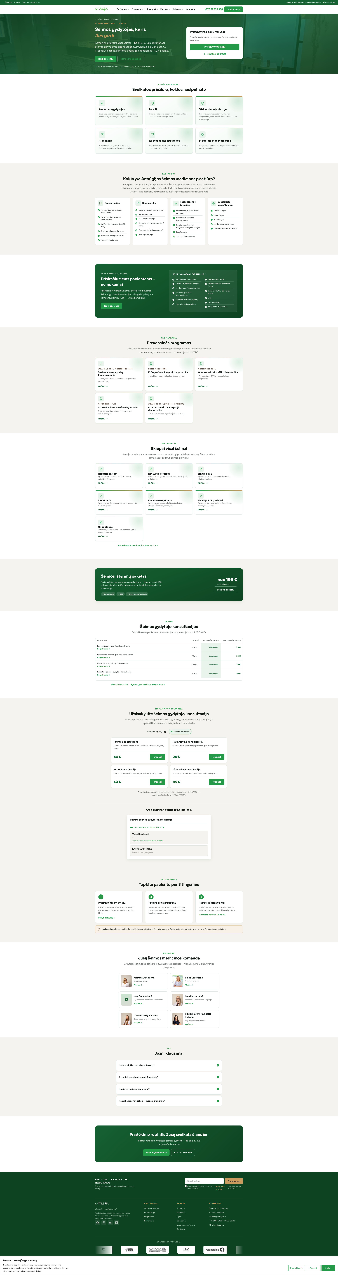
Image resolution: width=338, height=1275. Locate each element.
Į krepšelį (157, 757)
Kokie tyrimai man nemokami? (134, 1089)
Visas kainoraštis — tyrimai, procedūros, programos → (138, 685)
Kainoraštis (152, 9)
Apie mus (177, 9)
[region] (169, 1265)
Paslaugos (122, 9)
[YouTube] (110, 1222)
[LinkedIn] (116, 1222)
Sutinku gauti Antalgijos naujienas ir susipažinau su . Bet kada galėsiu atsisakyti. (214, 1187)
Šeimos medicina (151, 1208)
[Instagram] (103, 1222)
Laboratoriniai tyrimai (186, 1225)
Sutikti (328, 1268)
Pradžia (98, 19)
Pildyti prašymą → (106, 918)
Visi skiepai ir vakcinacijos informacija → (138, 545)
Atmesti (313, 1268)
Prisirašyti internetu (214, 47)
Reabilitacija (149, 1212)
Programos (137, 9)
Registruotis (102, 649)
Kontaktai (190, 9)
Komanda (181, 1212)
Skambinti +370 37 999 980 (212, 915)
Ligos (179, 1216)
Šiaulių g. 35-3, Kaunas (295, 2)
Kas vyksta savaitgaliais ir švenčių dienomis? (142, 1101)
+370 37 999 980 (329, 2)
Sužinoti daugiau (225, 590)
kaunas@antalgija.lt (313, 2)
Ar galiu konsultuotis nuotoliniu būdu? (138, 1077)
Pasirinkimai (295, 1268)
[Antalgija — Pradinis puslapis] (101, 9)
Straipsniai (181, 1221)
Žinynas (164, 9)
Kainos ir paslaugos (131, 59)
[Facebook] (97, 1222)
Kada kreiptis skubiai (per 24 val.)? (137, 1065)
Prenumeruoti (234, 1181)
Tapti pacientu (234, 9)
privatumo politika (220, 1187)
